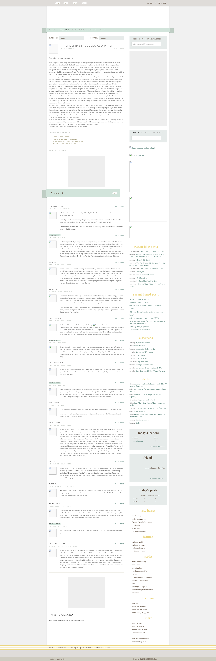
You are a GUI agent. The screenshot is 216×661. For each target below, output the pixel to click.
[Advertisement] (86, 171)
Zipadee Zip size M (143, 342)
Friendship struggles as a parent (88, 45)
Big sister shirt (143, 361)
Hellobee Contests (138, 551)
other (63, 38)
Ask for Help (136, 515)
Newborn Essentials (139, 571)
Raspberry (54, 403)
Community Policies (139, 641)
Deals (93, 30)
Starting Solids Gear (139, 586)
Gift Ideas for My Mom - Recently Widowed (145, 305)
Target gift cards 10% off (146, 400)
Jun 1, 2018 (119, 206)
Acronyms (136, 528)
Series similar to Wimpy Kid (140, 330)
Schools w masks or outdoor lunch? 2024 (144, 318)
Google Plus (49, 3)
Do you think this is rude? (64, 144)
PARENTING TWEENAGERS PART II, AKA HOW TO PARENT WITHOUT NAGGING (147, 255)
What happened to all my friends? (68, 141)
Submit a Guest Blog (139, 629)
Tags (146, 132)
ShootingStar (56, 206)
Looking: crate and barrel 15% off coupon (151, 408)
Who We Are (136, 603)
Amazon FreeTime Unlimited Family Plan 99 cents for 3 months (148, 385)
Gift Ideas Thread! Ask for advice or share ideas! (147, 312)
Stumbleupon (94, 193)
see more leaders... (157, 446)
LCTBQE (52, 262)
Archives (158, 132)
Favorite (110, 193)
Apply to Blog (137, 623)
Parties (134, 574)
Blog (52, 30)
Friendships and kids (62, 136)
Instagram (80, 3)
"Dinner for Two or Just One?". (141, 299)
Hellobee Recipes (138, 545)
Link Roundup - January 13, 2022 (152, 251)
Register (163, 3)
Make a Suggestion (139, 519)
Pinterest (71, 3)
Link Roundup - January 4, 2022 (151, 268)
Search (136, 132)
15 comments (56, 193)
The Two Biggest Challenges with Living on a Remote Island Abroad (148, 264)
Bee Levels (136, 525)
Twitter (53, 3)
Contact (88, 647)
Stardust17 (69, 49)
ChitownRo (54, 504)
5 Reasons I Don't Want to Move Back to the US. (147, 285)
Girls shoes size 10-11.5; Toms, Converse (150, 371)
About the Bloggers (139, 606)
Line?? (132, 308)
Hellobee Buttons (138, 632)
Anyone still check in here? (139, 302)
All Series (135, 592)
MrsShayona (138, 441)
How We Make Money (140, 638)
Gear (102, 30)
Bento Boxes (136, 564)
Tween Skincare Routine (145, 275)
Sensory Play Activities (140, 580)
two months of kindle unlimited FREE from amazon (148, 390)
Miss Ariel (54, 461)
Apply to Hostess (138, 626)
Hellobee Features (138, 548)
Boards (64, 30)
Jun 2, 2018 (119, 403)
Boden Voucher (139, 345)
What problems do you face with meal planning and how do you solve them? (148, 322)
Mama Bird (54, 289)
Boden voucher (141, 355)
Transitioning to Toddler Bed (142, 589)
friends (103, 38)
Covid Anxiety (141, 278)
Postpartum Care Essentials (142, 577)
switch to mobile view (58, 659)
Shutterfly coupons (142, 420)
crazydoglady (56, 318)
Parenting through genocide (139, 326)
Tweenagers (140, 271)
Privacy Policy (76, 647)
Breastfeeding (137, 568)
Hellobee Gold (137, 542)
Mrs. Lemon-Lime (57, 544)
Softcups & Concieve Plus (145, 364)
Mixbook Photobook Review (146, 281)
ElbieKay (53, 484)
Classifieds (79, 30)
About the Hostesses (139, 609)
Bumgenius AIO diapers (144, 352)
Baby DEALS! (139, 411)
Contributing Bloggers (140, 612)
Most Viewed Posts (139, 531)
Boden (138, 423)
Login (150, 3)
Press (108, 647)
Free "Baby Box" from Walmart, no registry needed (148, 404)
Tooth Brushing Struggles (65, 139)
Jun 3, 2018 (119, 544)
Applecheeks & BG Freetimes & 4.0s (149, 368)
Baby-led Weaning (139, 561)
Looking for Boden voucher (146, 349)
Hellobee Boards (71, 17)
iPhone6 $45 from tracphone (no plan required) (145, 395)
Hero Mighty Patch (143, 260)
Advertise (99, 647)
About (51, 647)
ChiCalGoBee (55, 423)
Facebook (62, 3)
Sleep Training (137, 583)
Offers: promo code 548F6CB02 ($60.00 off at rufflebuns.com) (147, 415)
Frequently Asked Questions (142, 522)
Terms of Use (62, 647)
